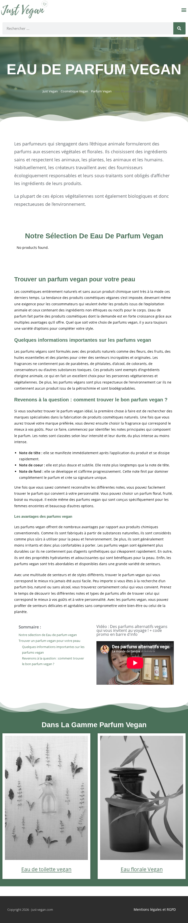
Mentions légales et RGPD (155, 909)
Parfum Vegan (101, 91)
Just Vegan (50, 91)
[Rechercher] (179, 28)
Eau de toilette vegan (46, 869)
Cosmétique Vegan (74, 91)
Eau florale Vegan (142, 869)
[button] (184, 10)
